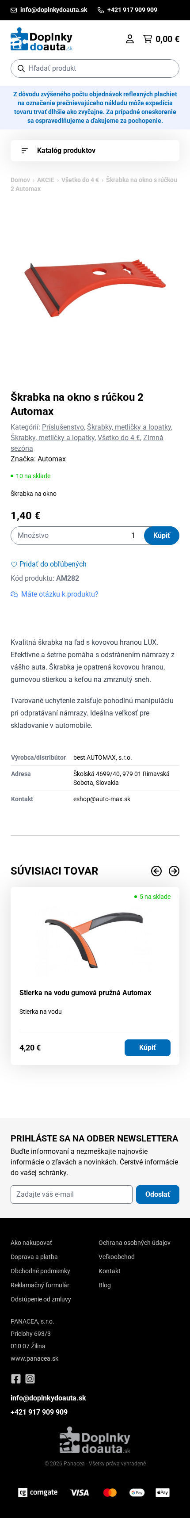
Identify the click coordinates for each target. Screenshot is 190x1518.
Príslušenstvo (63, 427)
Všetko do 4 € (80, 179)
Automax (52, 459)
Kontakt (110, 1271)
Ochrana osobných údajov (135, 1242)
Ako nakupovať (31, 1242)
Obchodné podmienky (40, 1271)
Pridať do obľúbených (53, 564)
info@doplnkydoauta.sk (48, 1398)
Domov (20, 179)
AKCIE (45, 179)
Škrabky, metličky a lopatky (129, 427)
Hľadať (168, 68)
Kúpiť (161, 535)
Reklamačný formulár (40, 1285)
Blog (105, 1285)
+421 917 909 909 (39, 1412)
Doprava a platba (34, 1256)
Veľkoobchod (117, 1256)
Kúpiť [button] (147, 1047)
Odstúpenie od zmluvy (41, 1299)
